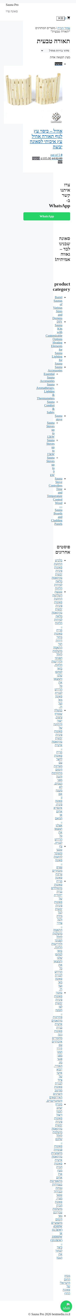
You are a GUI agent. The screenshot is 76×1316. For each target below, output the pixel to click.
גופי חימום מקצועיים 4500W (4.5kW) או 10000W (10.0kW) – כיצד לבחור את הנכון (56, 1236)
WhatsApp (47, 216)
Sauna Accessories (55, 368)
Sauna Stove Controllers (55, 482)
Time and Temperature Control (54, 494)
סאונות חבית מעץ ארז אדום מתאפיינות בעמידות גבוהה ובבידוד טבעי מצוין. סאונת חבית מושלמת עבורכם (56, 1188)
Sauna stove (58, 417)
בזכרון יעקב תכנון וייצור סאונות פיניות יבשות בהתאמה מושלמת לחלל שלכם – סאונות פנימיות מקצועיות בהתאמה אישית (56, 1132)
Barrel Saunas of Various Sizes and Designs (57, 308)
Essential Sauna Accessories (47, 377)
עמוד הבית (63, 28)
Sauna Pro (12, 4)
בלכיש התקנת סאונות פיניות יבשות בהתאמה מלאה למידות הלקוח (57, 574)
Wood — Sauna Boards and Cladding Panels (56, 513)
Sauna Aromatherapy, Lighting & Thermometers (45, 391)
